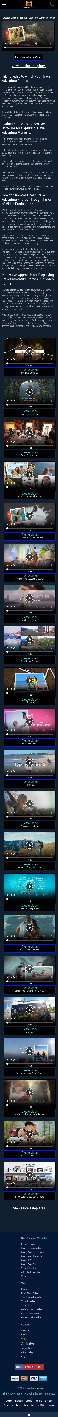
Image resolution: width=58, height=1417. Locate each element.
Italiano (39, 1401)
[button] (30, 353)
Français (19, 1401)
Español (29, 1401)
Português (8, 1405)
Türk (32, 1405)
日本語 (40, 1405)
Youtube (39, 1367)
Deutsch (48, 1401)
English (9, 1401)
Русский (50, 1405)
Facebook (19, 1367)
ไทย (26, 1405)
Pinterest (29, 1367)
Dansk (18, 1405)
